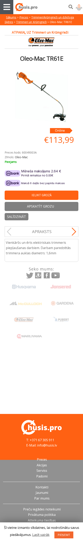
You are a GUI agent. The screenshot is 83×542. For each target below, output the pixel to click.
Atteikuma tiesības (42, 520)
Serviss (41, 470)
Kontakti (41, 487)
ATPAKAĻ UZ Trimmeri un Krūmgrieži (40, 32)
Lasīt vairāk (41, 534)
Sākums (11, 17)
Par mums (42, 498)
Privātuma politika (42, 514)
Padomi (42, 476)
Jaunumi (42, 492)
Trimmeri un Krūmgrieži (31, 22)
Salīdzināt (16, 216)
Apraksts (42, 231)
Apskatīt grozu (40, 206)
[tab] (42, 232)
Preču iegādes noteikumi (42, 509)
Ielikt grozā (42, 195)
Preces (23, 17)
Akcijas (42, 465)
